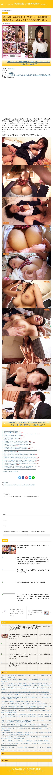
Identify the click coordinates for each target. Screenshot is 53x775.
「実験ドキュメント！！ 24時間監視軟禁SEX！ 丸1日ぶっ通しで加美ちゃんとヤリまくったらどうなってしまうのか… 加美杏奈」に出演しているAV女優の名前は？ (26, 721)
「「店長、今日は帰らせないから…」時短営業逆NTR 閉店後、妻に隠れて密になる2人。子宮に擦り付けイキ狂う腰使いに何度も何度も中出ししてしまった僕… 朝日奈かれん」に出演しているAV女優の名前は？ (26, 716)
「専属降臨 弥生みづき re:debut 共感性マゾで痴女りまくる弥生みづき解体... (18, 442)
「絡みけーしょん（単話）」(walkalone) (11, 438)
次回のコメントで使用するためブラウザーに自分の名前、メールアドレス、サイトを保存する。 (25, 531)
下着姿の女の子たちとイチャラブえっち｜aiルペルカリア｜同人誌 (16, 441)
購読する (5, 622)
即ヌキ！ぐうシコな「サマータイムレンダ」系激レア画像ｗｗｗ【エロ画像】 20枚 (19, 454)
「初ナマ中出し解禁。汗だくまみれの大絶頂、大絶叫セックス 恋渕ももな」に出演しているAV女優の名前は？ (26, 748)
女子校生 (27, 75)
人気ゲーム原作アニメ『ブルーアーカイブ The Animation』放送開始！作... (18, 467)
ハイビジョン (19, 75)
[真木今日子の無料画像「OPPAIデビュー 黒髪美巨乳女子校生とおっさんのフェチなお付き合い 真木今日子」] (30, 477)
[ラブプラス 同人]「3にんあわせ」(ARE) (11, 439)
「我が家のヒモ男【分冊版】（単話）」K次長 (12, 435)
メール (5, 520)
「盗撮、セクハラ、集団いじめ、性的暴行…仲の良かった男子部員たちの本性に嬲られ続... (20, 450)
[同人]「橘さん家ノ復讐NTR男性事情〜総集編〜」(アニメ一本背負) (16, 453)
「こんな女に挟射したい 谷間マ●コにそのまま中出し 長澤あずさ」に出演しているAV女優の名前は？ (26, 694)
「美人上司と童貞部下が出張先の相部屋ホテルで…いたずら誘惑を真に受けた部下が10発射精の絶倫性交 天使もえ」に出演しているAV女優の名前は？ (26, 737)
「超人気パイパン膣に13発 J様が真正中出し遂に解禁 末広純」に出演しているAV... (19, 461)
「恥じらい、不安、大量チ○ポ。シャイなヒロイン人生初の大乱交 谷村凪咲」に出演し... (20, 460)
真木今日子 (11, 69)
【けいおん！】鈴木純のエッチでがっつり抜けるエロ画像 (14, 455)
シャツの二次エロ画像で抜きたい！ (10, 464)
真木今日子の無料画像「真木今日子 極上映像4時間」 (32, 582)
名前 (4, 514)
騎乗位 (42, 75)
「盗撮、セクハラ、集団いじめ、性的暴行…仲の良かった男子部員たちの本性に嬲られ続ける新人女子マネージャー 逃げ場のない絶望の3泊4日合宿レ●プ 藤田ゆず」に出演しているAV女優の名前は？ (30, 645)
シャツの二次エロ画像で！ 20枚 (10, 451)
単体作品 (12, 75)
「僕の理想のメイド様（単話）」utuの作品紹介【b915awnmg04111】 (17, 447)
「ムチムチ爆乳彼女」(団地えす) (10, 445)
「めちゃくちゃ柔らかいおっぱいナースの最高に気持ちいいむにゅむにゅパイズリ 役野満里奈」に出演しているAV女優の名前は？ (26, 676)
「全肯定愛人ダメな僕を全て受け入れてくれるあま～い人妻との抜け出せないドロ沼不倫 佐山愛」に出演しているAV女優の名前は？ (26, 711)
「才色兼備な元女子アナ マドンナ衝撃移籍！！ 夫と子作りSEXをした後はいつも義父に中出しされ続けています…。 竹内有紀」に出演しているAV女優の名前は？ (26, 733)
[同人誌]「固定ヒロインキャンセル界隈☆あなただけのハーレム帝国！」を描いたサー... (20, 469)
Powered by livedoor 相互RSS (10, 471)
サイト (4, 525)
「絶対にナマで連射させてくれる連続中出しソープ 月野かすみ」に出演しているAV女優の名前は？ (25, 741)
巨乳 (31, 75)
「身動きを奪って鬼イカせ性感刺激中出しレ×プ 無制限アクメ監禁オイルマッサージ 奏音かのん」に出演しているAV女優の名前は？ (26, 697)
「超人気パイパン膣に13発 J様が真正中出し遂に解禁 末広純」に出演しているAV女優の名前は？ (25, 692)
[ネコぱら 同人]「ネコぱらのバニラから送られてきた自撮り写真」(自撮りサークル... (19, 458)
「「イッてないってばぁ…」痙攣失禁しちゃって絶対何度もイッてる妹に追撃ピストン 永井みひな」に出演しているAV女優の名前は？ (26, 744)
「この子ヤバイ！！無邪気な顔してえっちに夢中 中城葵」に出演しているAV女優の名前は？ (24, 704)
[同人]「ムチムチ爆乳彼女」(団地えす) (11, 431)
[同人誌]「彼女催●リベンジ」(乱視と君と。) (12, 432)
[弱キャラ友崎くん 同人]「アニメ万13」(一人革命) (13, 436)
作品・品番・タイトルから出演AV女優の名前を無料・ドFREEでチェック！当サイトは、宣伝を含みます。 (26, 770)
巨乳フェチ (36, 75)
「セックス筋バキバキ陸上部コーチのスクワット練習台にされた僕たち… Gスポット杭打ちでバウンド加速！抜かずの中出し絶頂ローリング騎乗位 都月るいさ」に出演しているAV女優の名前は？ (26, 725)
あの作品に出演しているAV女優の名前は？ (27, 3)
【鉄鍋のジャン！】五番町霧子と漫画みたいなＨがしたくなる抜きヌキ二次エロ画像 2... (20, 457)
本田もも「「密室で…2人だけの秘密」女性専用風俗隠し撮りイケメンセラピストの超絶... (20, 434)
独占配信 (48, 75)
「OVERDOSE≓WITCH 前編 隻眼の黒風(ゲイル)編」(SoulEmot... (16, 448)
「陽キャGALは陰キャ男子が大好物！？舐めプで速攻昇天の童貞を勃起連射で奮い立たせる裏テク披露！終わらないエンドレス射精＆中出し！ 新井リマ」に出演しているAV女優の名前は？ (26, 707)
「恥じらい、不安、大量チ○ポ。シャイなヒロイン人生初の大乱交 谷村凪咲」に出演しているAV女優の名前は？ (26, 688)
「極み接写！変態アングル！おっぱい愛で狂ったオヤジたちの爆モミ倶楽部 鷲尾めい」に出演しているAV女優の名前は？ (26, 729)
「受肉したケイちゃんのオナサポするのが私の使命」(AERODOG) (16, 444)
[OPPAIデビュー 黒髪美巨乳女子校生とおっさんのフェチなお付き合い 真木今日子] (26, 164)
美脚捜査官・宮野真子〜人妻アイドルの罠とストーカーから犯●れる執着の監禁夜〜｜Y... (20, 466)
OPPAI (11, 73)
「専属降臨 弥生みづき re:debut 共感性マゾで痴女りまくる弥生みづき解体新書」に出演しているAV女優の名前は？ (26, 680)
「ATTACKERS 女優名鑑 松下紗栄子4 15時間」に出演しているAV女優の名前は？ (21, 701)
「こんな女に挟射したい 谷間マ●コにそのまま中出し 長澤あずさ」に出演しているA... (20, 463)
